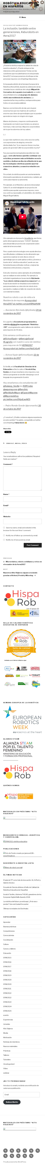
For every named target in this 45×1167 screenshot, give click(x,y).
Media (18, 443)
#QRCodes (28, 386)
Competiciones (9, 931)
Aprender (6, 922)
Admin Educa (22, 25)
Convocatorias (8, 935)
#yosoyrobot (31, 300)
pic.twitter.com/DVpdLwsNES (16, 399)
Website (6, 517)
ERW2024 (7, 1006)
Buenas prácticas (9, 927)
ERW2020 (7, 980)
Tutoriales (7, 1060)
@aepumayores (10, 389)
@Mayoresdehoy (11, 396)
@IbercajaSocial (26, 339)
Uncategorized (8, 1064)
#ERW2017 (27, 345)
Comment (8, 464)
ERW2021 (7, 989)
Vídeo (24, 443)
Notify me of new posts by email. (18, 540)
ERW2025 (7, 1011)
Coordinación (8, 940)
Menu (24, 17)
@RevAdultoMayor (11, 393)
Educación (7, 953)
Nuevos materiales (10, 1046)
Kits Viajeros (8, 1029)
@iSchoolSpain (10, 339)
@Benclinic (23, 389)
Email (6, 505)
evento (6, 1015)
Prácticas (6, 1051)
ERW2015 (7, 958)
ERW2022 (7, 993)
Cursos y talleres (9, 949)
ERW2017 (10, 443)
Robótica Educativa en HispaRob (20, 5)
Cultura (6, 944)
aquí (4, 156)
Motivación (7, 1037)
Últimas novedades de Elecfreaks (15, 909)
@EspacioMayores (29, 393)
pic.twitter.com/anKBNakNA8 (26, 304)
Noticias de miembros (11, 1042)
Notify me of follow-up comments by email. (22, 536)
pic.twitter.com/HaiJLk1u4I (28, 348)
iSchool (14, 324)
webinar (6, 1073)
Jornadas (6, 1024)
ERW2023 (7, 1002)
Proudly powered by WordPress (14, 1162)
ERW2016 (7, 962)
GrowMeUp (28, 238)
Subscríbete (12, 1102)
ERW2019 (7, 975)
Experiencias (8, 1020)
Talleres (6, 1055)
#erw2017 (7, 304)
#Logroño (7, 342)
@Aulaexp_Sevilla (11, 386)
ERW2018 (7, 971)
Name (6, 494)
